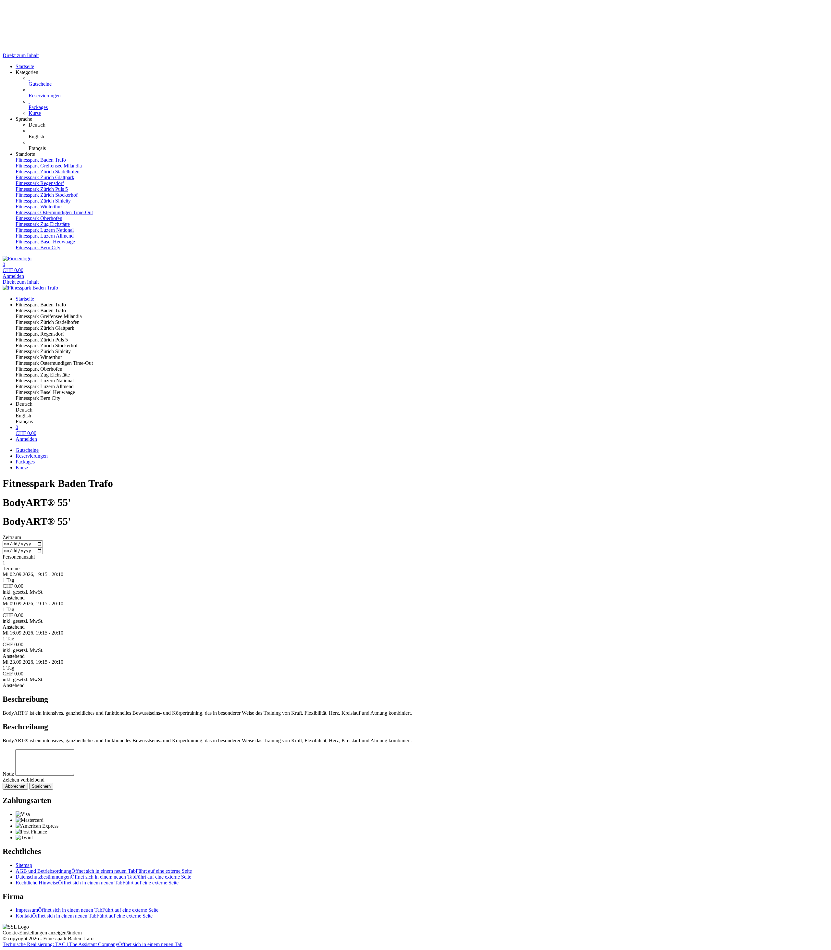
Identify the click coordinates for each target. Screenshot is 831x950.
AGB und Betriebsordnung (104, 871)
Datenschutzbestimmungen (103, 877)
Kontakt (84, 916)
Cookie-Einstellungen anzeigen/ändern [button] (42, 932)
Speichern (41, 786)
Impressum (87, 910)
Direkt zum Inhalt (21, 55)
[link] (428, 125)
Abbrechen (15, 786)
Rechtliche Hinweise (97, 882)
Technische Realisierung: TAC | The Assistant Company (92, 944)
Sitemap (24, 865)
